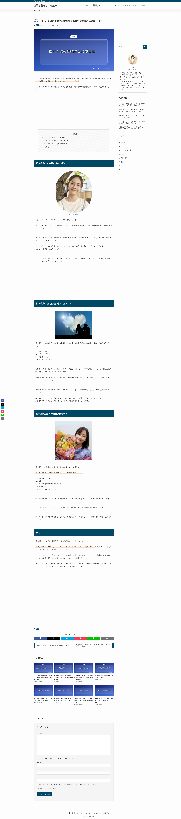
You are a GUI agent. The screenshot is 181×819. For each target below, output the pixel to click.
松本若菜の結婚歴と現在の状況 (55, 137)
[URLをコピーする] (107, 638)
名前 (39, 762)
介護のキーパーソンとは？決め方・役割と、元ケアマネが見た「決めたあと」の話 (132, 110)
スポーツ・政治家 (126, 150)
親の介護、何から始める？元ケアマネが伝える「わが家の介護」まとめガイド (132, 116)
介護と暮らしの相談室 (45, 5)
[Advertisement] (73, 110)
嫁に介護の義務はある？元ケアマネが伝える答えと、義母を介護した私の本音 (132, 105)
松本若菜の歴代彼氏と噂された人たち (57, 140)
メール (40, 769)
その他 (123, 142)
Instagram (75, 214)
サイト (39, 777)
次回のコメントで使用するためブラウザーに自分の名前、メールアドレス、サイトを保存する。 (67, 784)
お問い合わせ (107, 813)
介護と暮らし (125, 158)
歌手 (122, 166)
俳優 (37, 25)
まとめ (46, 147)
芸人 (122, 170)
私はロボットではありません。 (47, 788)
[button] (40, 638)
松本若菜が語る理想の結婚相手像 (55, 144)
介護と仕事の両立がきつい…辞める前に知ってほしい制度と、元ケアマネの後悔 (132, 128)
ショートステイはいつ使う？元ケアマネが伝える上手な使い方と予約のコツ (132, 122)
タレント (123, 154)
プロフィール (83, 813)
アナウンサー (125, 146)
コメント (40, 733)
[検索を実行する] (145, 47)
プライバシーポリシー (95, 813)
